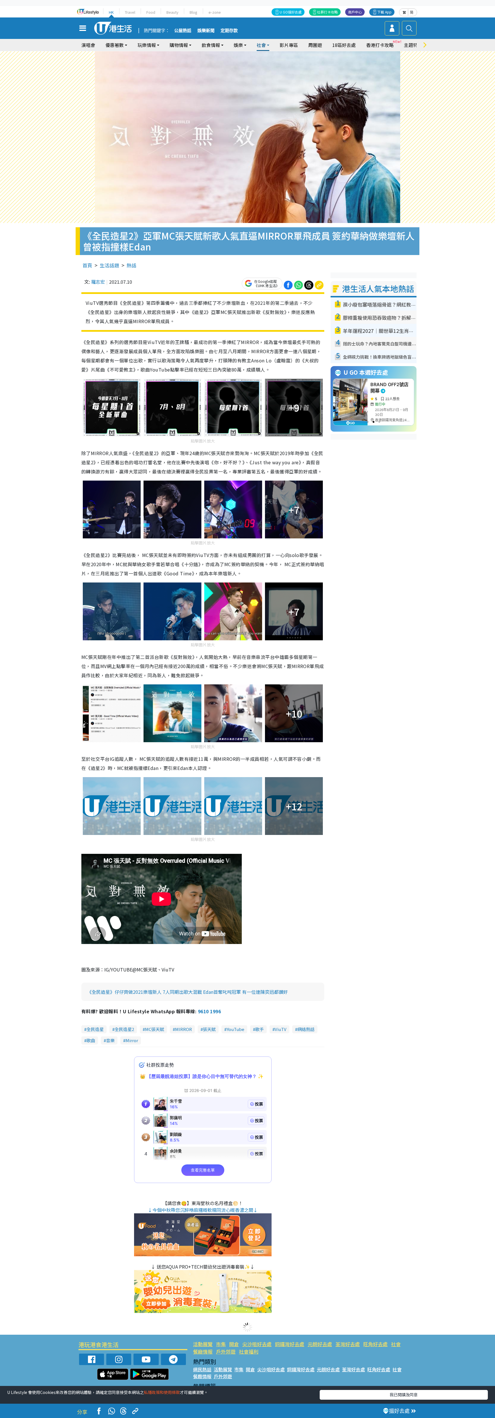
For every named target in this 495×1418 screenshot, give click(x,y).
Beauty (172, 12)
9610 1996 (209, 1011)
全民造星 (95, 1029)
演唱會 (88, 45)
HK (111, 12)
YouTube (235, 1029)
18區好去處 (344, 45)
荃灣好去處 (347, 1344)
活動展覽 (203, 1344)
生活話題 (109, 265)
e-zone (215, 12)
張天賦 (209, 1029)
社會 (396, 1344)
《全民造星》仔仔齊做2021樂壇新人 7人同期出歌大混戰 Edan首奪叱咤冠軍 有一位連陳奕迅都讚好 (187, 991)
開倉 (234, 1344)
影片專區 (289, 45)
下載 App (384, 11)
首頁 (87, 265)
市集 (221, 1344)
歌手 (259, 1029)
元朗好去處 (320, 1344)
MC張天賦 (154, 1029)
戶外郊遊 (225, 1351)
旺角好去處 (375, 1344)
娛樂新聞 (206, 30)
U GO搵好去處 (291, 11)
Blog (193, 12)
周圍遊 (315, 45)
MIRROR (183, 1029)
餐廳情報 (203, 1351)
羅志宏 (98, 281)
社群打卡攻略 (327, 11)
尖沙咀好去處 (257, 1344)
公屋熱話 (182, 30)
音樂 (110, 1040)
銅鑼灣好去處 (289, 1344)
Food (150, 12)
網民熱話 (202, 1369)
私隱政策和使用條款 (162, 1392)
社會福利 (248, 1351)
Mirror (131, 1040)
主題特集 (413, 45)
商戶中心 (355, 11)
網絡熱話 (306, 1029)
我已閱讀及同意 (404, 1394)
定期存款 (229, 30)
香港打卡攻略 (380, 45)
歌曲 (91, 1040)
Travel (130, 12)
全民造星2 (124, 1029)
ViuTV (280, 1029)
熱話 (131, 265)
